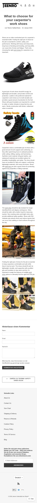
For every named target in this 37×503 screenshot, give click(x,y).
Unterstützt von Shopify (23, 496)
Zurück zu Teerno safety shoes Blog (20, 379)
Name (4, 330)
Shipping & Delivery (10, 413)
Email (3, 338)
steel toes (8, 166)
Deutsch (18, 477)
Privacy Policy (8, 429)
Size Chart (7, 408)
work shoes (17, 50)
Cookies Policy (9, 424)
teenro (14, 496)
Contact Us (7, 403)
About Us (7, 398)
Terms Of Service (9, 434)
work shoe (8, 208)
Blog (5, 439)
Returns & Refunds (10, 419)
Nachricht (5, 346)
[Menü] (34, 5)
